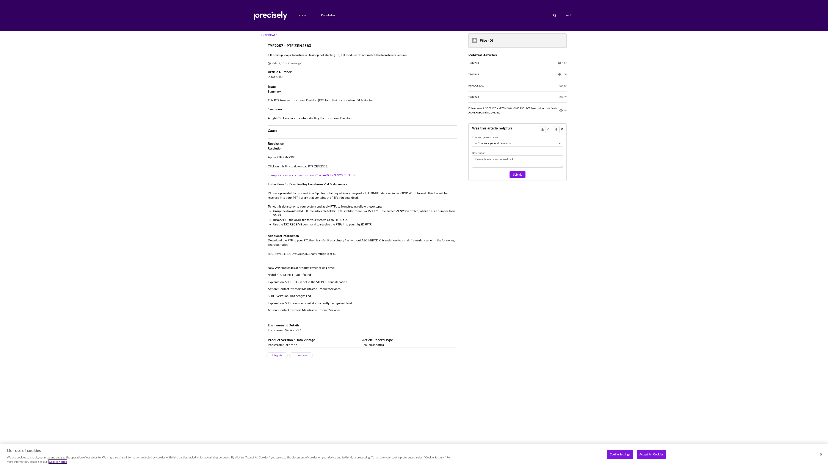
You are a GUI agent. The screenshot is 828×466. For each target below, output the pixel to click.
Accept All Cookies (651, 454)
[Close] (821, 454)
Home (302, 15)
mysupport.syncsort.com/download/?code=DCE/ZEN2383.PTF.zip (312, 175)
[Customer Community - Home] (270, 15)
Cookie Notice (58, 461)
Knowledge (328, 15)
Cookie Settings (620, 454)
